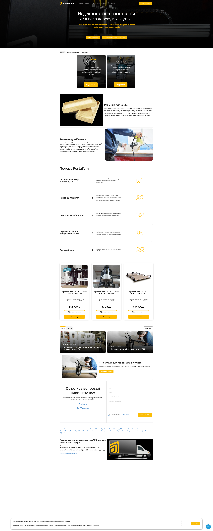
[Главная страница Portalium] (68, 3)
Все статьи (148, 328)
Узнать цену (74, 317)
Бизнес (65, 346)
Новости (69, 328)
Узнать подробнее (106, 371)
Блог (93, 3)
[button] (152, 342)
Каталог (87, 3)
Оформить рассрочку (74, 312)
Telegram (84, 404)
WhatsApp (84, 408)
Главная (80, 3)
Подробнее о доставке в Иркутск (68, 453)
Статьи (63, 328)
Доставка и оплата (102, 3)
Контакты (112, 3)
